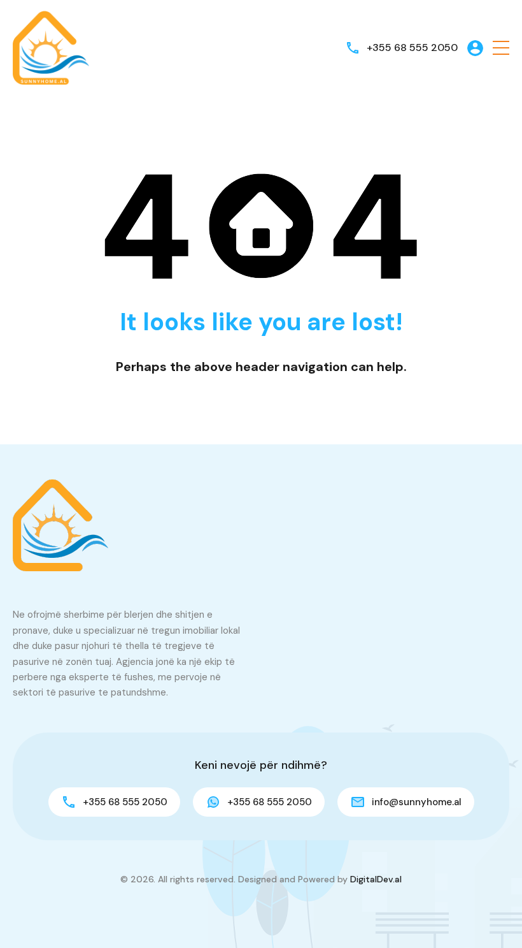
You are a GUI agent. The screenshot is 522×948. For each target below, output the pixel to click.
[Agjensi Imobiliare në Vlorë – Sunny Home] (51, 47)
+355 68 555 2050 (412, 47)
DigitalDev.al (376, 879)
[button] (501, 48)
